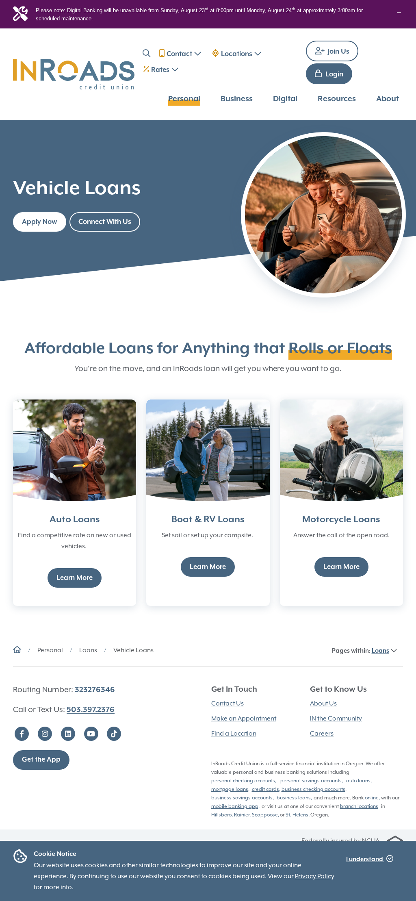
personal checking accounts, (243, 781)
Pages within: (360, 650)
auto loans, (359, 781)
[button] (146, 55)
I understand (365, 859)
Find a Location (233, 733)
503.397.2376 (91, 709)
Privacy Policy (314, 876)
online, (372, 798)
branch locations (359, 806)
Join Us (337, 52)
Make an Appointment (243, 718)
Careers (322, 733)
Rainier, (242, 815)
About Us (323, 703)
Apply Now (39, 222)
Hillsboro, (222, 815)
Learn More (74, 578)
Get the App (41, 760)
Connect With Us (104, 222)
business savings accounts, (242, 798)
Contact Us (227, 703)
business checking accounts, (314, 789)
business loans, (294, 798)
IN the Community (336, 718)
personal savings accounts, (311, 781)
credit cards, (266, 789)
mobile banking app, (235, 806)
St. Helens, (298, 815)
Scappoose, (265, 815)
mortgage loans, (230, 789)
